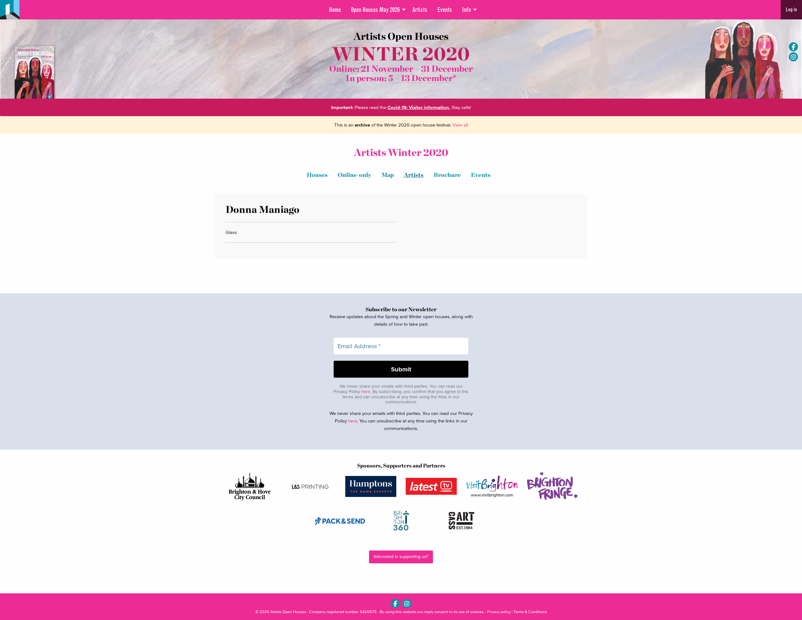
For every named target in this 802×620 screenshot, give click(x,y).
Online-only (354, 174)
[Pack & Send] (340, 521)
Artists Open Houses (288, 611)
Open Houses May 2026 (375, 9)
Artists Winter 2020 (401, 152)
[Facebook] (793, 46)
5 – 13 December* (422, 78)
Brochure (447, 174)
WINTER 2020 (401, 53)
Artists (419, 9)
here (365, 391)
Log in (791, 10)
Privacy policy (499, 611)
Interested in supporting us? (401, 556)
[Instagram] (793, 56)
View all (460, 124)
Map (387, 174)
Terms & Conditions (530, 611)
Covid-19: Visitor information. (419, 107)
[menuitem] (335, 9)
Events (444, 9)
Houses (317, 174)
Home (335, 9)
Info (466, 9)
